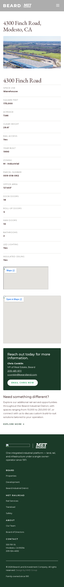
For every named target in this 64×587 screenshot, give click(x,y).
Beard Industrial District (17, 488)
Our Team (10, 526)
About (10, 520)
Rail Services (12, 501)
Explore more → (14, 424)
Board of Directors (15, 532)
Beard (10, 470)
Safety (9, 513)
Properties (11, 476)
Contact (12, 539)
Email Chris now (22, 382)
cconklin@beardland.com (22, 374)
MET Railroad (15, 495)
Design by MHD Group (26, 570)
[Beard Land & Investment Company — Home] (12, 5)
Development (13, 482)
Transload (10, 507)
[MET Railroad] (28, 5)
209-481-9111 (14, 370)
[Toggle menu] (58, 5)
